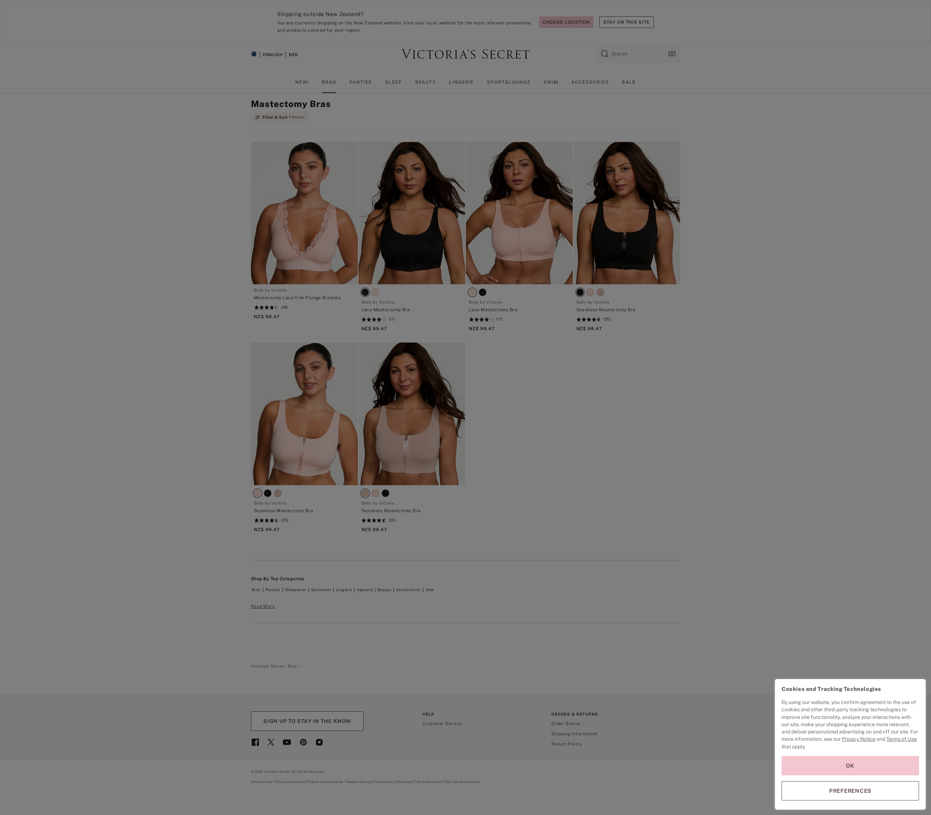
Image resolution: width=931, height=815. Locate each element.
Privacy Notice (858, 739)
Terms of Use (901, 739)
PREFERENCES (850, 791)
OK (850, 766)
